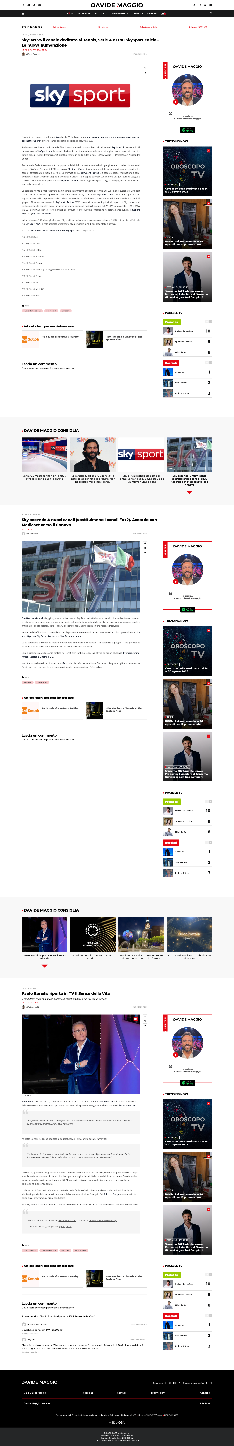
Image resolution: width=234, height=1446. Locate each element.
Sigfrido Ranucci (59, 27)
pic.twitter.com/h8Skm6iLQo (103, 1220)
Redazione (87, 1393)
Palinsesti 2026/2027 (198, 27)
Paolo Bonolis (80, 1250)
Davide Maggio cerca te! (37, 1403)
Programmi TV (120, 13)
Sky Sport (65, 311)
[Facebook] (145, 64)
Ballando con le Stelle (148, 27)
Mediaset (27, 682)
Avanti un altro (30, 1250)
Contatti (121, 1393)
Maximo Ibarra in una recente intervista (98, 625)
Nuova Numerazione (32, 311)
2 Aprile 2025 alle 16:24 (138, 1340)
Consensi (205, 1393)
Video (35, 1003)
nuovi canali (51, 311)
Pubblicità (204, 1403)
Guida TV (138, 13)
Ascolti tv (84, 13)
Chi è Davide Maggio (35, 1393)
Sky (78, 618)
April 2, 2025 (65, 1226)
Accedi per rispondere (30, 1333)
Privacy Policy (157, 1393)
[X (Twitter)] (145, 68)
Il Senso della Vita (49, 1250)
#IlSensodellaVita (67, 1220)
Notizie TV (101, 13)
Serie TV (152, 13)
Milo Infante (103, 27)
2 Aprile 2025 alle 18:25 (138, 1324)
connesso (40, 368)
